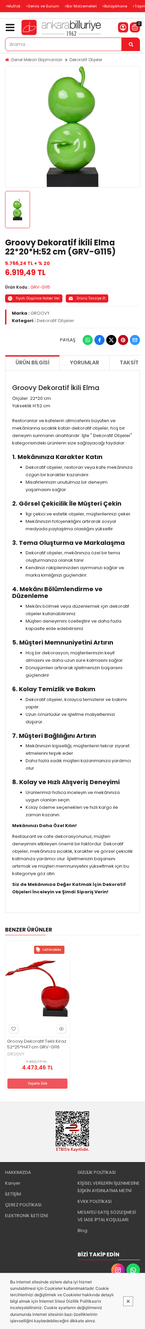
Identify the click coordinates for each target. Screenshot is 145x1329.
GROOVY (40, 313)
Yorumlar (84, 362)
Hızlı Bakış (61, 1028)
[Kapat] (128, 1301)
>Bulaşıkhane (114, 6)
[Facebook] (99, 340)
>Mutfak (13, 6)
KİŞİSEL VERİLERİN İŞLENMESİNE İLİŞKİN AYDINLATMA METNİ (109, 1187)
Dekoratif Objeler (85, 60)
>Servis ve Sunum (42, 6)
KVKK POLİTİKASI (95, 1201)
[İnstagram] (118, 1270)
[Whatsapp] (88, 340)
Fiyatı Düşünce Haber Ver (38, 298)
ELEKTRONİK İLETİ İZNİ (26, 1215)
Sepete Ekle (37, 1083)
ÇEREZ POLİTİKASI (23, 1205)
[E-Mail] (135, 340)
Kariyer (13, 1183)
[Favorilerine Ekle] (13, 1028)
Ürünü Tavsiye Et (91, 298)
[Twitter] (111, 340)
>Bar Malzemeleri (80, 6)
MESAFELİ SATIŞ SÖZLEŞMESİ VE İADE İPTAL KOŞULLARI (107, 1216)
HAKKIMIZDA (18, 1172)
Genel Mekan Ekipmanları (36, 60)
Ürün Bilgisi (32, 362)
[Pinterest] (123, 340)
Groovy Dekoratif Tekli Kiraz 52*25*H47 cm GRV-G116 (36, 1044)
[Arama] (131, 44)
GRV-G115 (40, 287)
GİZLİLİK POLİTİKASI (97, 1172)
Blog (82, 1230)
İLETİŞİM (13, 1194)
